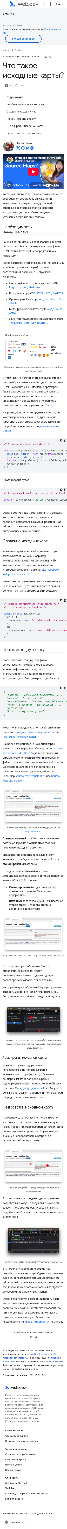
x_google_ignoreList (32, 1088)
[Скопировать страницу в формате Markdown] (17, 86)
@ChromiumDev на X (16, 1483)
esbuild (26, 574)
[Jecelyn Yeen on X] (18, 149)
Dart (26, 323)
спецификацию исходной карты (35, 732)
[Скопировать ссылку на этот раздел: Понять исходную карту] (47, 650)
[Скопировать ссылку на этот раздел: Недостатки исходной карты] (57, 1107)
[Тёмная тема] (61, 440)
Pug (11, 287)
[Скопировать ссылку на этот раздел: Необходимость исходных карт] (31, 232)
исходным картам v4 (37, 1322)
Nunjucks (21, 287)
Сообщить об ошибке (16, 1435)
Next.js (50, 309)
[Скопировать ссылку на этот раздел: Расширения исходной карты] (50, 1058)
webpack (53, 569)
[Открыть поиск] (44, 4)
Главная (7, 50)
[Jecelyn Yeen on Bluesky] (27, 149)
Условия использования (15, 1513)
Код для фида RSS (15, 1498)
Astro (12, 313)
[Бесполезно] (50, 56)
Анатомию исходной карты (19, 736)
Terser (49, 405)
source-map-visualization (30, 776)
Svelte (14, 303)
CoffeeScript (38, 323)
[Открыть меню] (5, 4)
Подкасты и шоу (13, 1469)
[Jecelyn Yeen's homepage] (32, 149)
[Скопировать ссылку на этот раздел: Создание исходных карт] (51, 541)
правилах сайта (55, 1361)
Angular (43, 299)
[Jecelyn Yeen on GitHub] (23, 149)
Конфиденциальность (42, 1513)
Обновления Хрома (15, 1459)
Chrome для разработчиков (20, 1454)
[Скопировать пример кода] (65, 440)
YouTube (9, 1488)
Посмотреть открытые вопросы (21, 1441)
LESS (48, 293)
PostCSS (58, 293)
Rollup (6, 574)
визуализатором (33, 831)
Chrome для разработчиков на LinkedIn (26, 1493)
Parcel (15, 574)
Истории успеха (13, 1464)
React (53, 299)
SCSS (39, 293)
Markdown (34, 287)
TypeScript (15, 323)
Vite (44, 569)
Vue (61, 299)
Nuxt (59, 309)
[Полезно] (45, 56)
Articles (8, 14)
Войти (59, 3)
